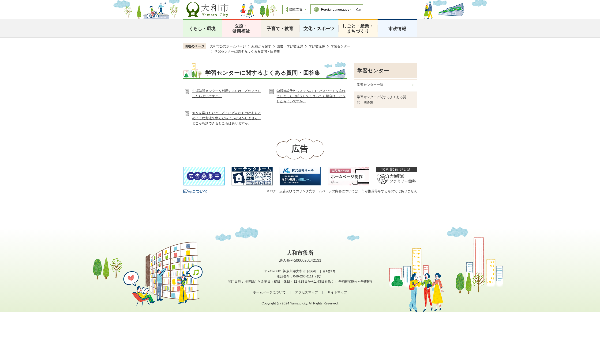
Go (358, 10)
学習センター (340, 46)
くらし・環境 (202, 28)
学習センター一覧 (370, 85)
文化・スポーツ (319, 28)
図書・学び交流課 (290, 46)
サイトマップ (337, 292)
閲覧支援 (296, 9)
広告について (195, 191)
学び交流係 (317, 46)
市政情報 (397, 28)
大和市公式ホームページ (228, 46)
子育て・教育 (280, 28)
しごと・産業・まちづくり (358, 28)
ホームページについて (269, 292)
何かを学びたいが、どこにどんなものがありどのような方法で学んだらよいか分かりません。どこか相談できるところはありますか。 (226, 118)
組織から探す (261, 46)
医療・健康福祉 (241, 28)
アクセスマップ (306, 292)
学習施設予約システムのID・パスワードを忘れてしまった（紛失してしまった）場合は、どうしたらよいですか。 (311, 96)
